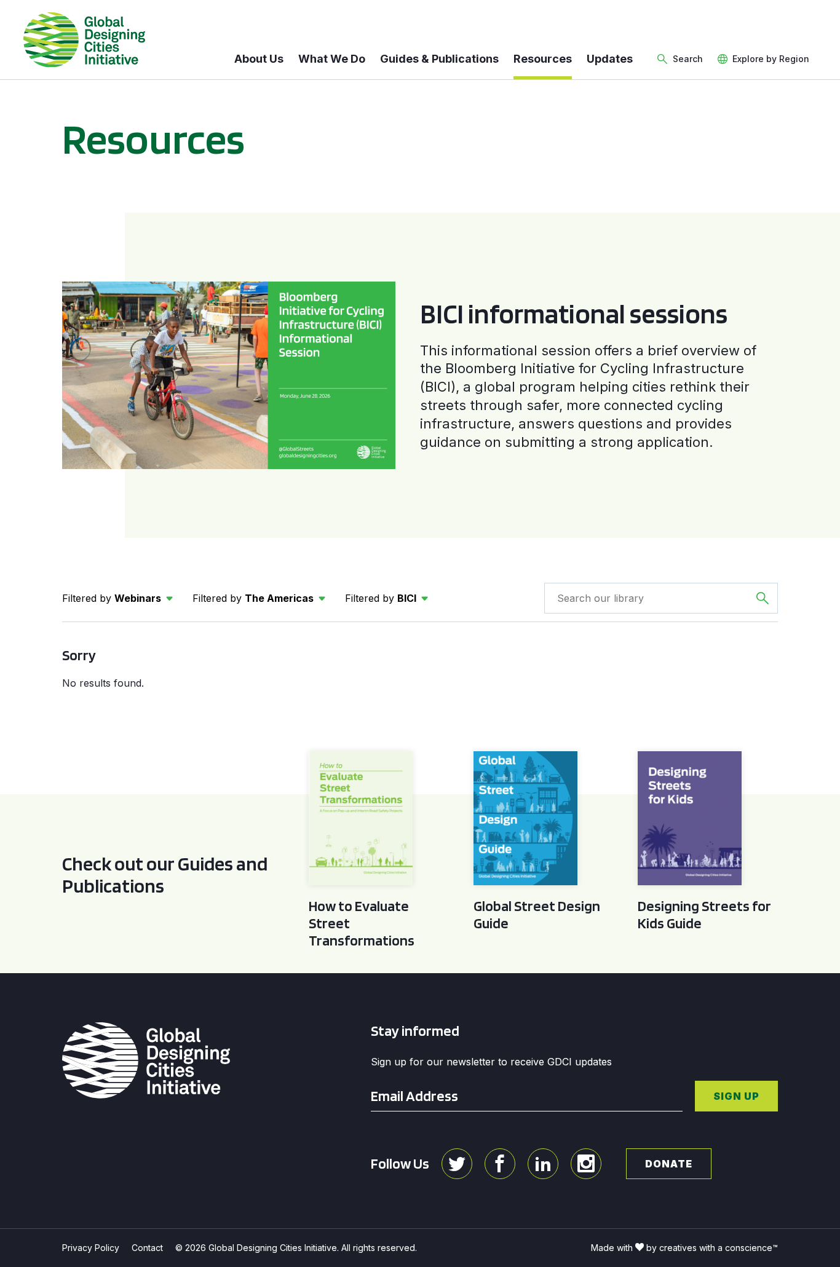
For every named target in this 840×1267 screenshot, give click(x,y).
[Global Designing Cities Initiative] (84, 40)
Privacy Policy (90, 1247)
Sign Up (736, 1096)
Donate (668, 1164)
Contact (147, 1247)
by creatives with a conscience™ (712, 1247)
